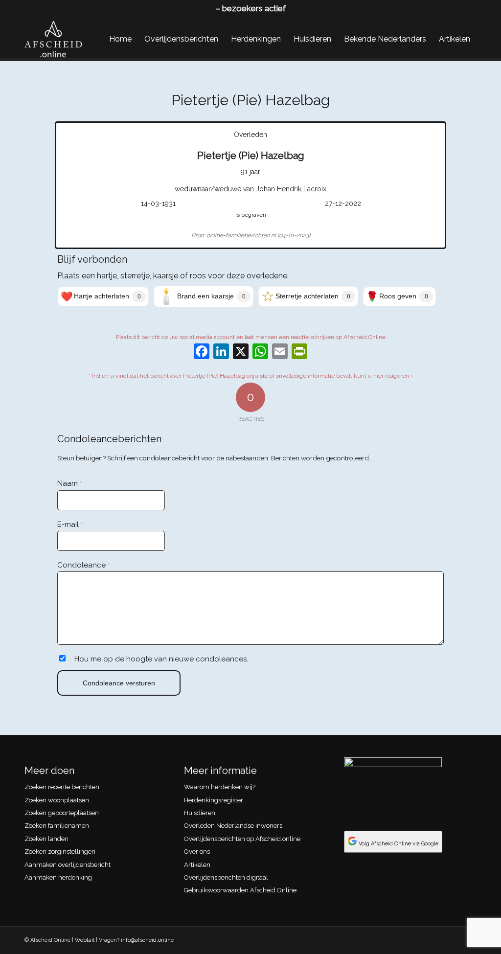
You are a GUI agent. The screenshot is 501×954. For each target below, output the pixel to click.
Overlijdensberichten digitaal (226, 877)
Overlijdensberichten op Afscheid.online (242, 838)
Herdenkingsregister (213, 800)
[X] (240, 352)
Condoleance (83, 565)
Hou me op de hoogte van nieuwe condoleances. (161, 659)
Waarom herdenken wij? (219, 787)
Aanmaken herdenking (58, 877)
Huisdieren (199, 813)
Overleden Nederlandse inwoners (233, 825)
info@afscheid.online (147, 940)
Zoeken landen (46, 838)
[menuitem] (120, 39)
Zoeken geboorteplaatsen (61, 813)
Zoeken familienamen (56, 825)
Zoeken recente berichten (61, 787)
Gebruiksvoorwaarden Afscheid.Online (240, 890)
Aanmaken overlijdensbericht (67, 864)
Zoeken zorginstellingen (59, 851)
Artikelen (197, 864)
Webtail (84, 940)
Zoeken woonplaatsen (56, 800)
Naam (69, 483)
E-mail (70, 524)
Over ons (197, 851)
